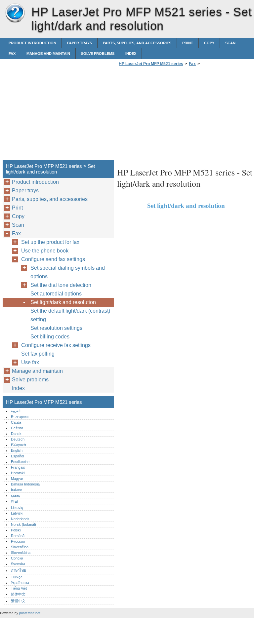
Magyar (17, 479)
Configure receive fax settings (56, 345)
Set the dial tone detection (60, 285)
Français (18, 467)
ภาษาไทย (18, 570)
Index (130, 54)
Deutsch (17, 439)
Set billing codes (49, 336)
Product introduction (32, 43)
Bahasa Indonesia (25, 484)
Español (17, 456)
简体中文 (18, 594)
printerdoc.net (29, 613)
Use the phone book (44, 250)
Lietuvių (17, 508)
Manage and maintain (48, 54)
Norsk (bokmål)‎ (23, 524)
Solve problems (97, 54)
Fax (12, 54)
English (16, 450)
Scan (230, 43)
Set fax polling (38, 354)
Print (187, 43)
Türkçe (16, 577)
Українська (20, 583)
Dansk (16, 434)
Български (19, 417)
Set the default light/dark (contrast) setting (70, 315)
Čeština (17, 428)
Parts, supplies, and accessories (137, 43)
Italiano (16, 490)
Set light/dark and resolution (63, 302)
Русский (18, 541)
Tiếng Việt (19, 588)
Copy (209, 43)
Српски (17, 558)
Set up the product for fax (50, 242)
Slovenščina (20, 553)
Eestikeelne (20, 462)
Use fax (30, 362)
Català (16, 422)
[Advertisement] (172, 115)
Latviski (17, 513)
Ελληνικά (18, 445)
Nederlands (20, 519)
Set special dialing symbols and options (67, 272)
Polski (16, 530)
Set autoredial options (56, 293)
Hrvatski (17, 473)
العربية (16, 411)
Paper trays (79, 43)
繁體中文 (18, 601)
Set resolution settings (56, 328)
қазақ (15, 495)
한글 (14, 501)
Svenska (18, 564)
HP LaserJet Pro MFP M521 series (15, 13)
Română (17, 536)
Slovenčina (19, 547)
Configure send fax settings (53, 259)
